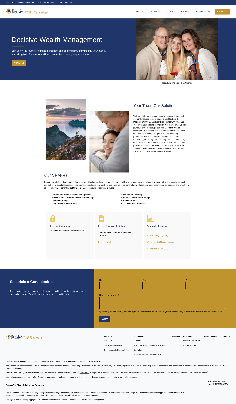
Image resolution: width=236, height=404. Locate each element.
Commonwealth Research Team (117, 350)
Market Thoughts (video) (157, 235)
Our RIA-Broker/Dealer (113, 345)
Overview (137, 341)
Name (102, 280)
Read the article (105, 242)
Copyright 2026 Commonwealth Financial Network (47, 400)
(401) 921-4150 (66, 2)
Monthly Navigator (155, 249)
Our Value (138, 350)
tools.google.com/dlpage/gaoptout (94, 395)
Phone (188, 280)
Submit (105, 319)
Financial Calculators (191, 341)
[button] (139, 11)
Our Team (108, 341)
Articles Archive (189, 345)
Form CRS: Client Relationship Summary (25, 385)
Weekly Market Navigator (158, 242)
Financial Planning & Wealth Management (150, 345)
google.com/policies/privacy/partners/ (20, 395)
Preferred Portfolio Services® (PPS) (148, 355)
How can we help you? (109, 295)
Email (145, 280)
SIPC (87, 373)
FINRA (82, 373)
